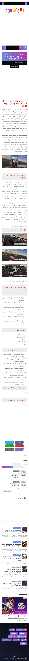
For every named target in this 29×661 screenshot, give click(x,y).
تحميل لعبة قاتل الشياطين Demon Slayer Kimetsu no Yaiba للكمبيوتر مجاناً (15, 617)
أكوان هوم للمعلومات (7, 658)
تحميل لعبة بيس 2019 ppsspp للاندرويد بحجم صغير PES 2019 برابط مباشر (11, 531)
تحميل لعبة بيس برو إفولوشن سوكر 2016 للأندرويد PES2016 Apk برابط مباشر (11, 545)
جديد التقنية (6, 640)
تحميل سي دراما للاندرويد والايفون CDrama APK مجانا (12, 584)
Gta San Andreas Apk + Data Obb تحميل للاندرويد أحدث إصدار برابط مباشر (12, 558)
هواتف (23, 643)
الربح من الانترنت (21, 630)
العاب (16, 64)
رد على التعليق (14, 475)
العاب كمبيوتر (21, 636)
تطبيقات (16, 640)
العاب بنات (22, 633)
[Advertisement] (14, 29)
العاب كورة (11, 636)
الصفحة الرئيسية (22, 64)
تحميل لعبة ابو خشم (17, 226)
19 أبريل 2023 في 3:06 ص (14, 483)
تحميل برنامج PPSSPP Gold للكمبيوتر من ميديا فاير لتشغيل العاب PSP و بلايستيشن (12, 571)
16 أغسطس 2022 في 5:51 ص (13, 473)
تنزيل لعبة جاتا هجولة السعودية (14, 281)
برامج (23, 640)
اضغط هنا (25, 392)
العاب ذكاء (13, 633)
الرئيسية (22, 48)
